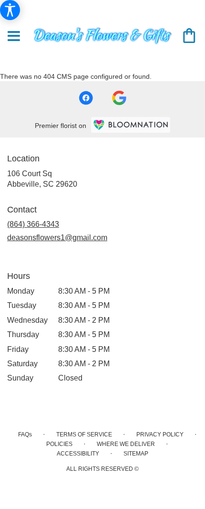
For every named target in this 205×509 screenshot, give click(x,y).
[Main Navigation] (14, 36)
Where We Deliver (126, 444)
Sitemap (135, 453)
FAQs (25, 434)
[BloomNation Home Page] (130, 125)
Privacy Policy (160, 434)
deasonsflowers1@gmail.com (57, 237)
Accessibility (78, 453)
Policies (59, 444)
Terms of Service (84, 434)
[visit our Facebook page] (85, 98)
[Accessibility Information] (10, 10)
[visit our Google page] (119, 98)
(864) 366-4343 (33, 224)
